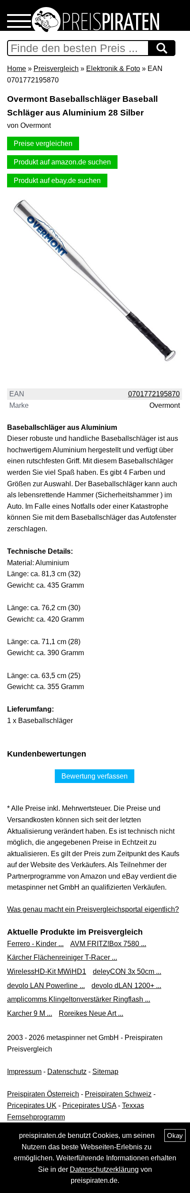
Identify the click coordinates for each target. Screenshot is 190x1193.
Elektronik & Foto (113, 68)
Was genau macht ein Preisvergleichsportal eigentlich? (93, 909)
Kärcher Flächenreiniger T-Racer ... (62, 957)
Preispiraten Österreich (43, 1094)
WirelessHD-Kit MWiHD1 (46, 971)
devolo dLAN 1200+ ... (126, 985)
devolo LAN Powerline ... (46, 985)
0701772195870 (154, 394)
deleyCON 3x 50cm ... (127, 971)
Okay (175, 1135)
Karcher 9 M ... (29, 1013)
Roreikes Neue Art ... (91, 1013)
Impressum (24, 1071)
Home (16, 68)
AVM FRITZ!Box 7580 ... (108, 943)
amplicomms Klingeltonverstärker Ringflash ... (78, 999)
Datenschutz (67, 1071)
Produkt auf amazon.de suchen (62, 162)
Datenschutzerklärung (104, 1169)
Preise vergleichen (43, 143)
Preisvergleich (56, 68)
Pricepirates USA (89, 1105)
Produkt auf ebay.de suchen (57, 180)
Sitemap (105, 1071)
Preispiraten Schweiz (118, 1094)
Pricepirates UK (32, 1105)
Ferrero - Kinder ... (35, 943)
